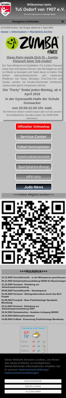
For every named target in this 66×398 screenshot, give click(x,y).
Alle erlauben (33, 391)
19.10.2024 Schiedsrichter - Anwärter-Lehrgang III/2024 (30, 312)
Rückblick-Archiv (41, 31)
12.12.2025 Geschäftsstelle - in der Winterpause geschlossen (34, 277)
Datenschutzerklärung (33, 369)
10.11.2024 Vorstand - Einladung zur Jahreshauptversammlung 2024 (20, 307)
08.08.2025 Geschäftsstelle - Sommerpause (24, 290)
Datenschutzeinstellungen (22, 372)
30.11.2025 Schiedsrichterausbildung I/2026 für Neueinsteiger (34, 281)
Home (4, 31)
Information (19, 31)
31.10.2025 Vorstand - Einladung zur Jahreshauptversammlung (20, 285)
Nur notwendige (33, 381)
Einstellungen (33, 386)
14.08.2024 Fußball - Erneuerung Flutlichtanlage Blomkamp (33, 319)
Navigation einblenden (25, 21)
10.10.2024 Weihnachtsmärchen (18, 315)
